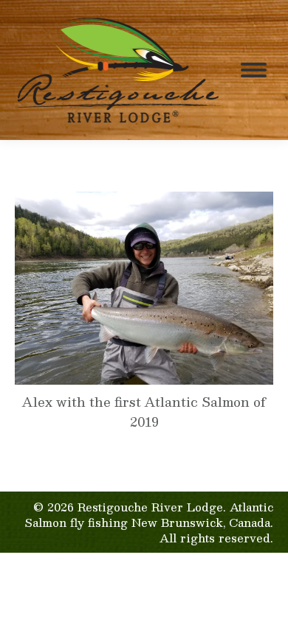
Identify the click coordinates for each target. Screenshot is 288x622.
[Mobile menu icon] (253, 70)
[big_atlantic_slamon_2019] (144, 288)
